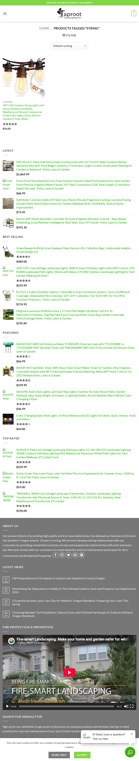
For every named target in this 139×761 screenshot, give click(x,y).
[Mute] (126, 706)
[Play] (8, 706)
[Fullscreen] (132, 706)
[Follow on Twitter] (69, 555)
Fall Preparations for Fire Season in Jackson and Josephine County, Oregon (58, 578)
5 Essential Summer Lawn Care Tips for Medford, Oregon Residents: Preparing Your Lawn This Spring (70, 602)
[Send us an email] (75, 555)
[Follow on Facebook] (56, 555)
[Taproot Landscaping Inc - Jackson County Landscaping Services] (69, 13)
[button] (5, 13)
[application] (69, 672)
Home (44, 28)
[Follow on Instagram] (62, 555)
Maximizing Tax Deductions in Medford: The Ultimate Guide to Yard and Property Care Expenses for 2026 (74, 590)
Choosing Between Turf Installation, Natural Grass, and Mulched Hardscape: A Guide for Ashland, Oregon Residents (72, 614)
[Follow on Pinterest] (82, 555)
